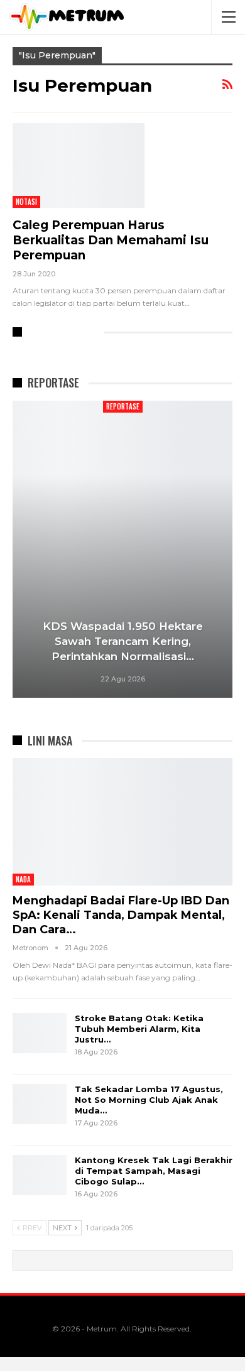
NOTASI (26, 202)
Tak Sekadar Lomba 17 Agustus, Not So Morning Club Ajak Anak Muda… (149, 1099)
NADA (23, 879)
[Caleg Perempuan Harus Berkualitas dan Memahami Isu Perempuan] (78, 165)
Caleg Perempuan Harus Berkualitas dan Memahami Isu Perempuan (111, 240)
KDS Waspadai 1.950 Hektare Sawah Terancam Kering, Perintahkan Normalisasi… (123, 641)
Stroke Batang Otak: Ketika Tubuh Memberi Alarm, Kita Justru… (139, 1028)
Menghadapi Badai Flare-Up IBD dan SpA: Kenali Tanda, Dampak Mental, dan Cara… (121, 915)
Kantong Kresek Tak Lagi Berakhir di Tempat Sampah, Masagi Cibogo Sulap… (153, 1170)
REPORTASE (122, 406)
